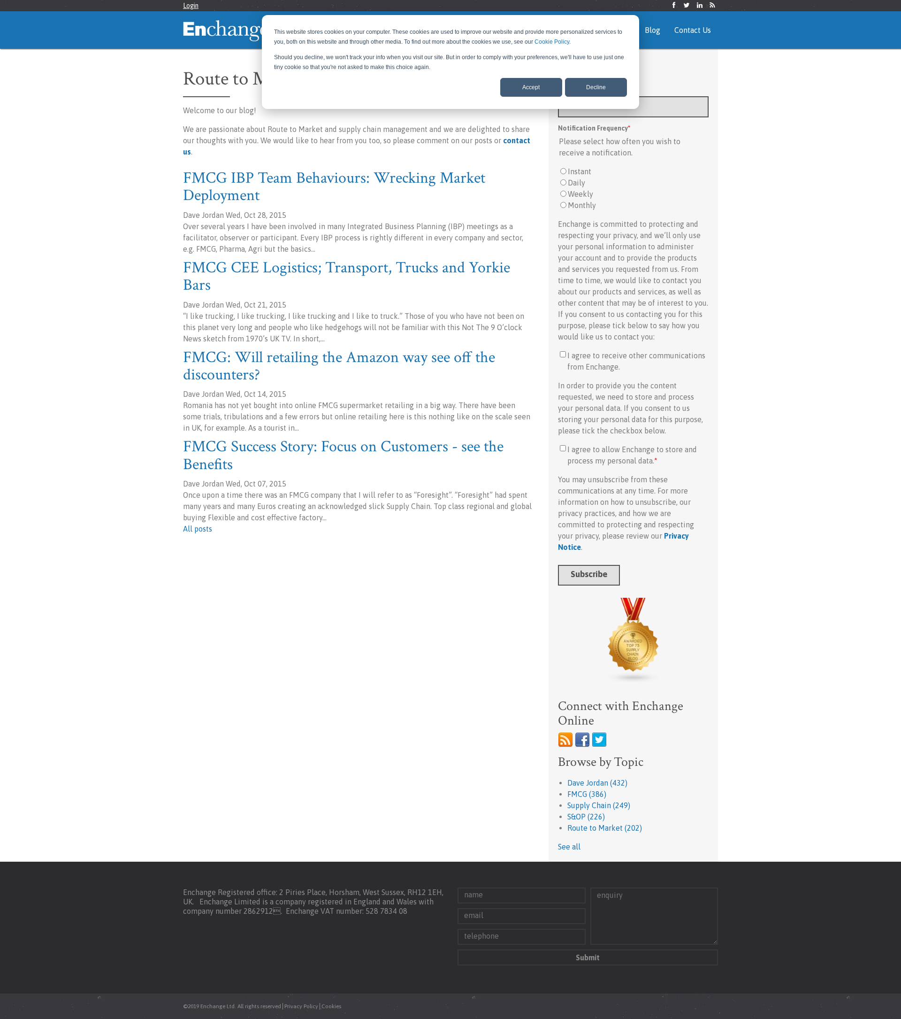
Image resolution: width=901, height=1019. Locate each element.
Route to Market (604, 828)
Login (191, 5)
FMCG (586, 794)
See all (569, 846)
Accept (531, 87)
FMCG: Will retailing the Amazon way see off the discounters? (339, 366)
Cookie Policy (551, 42)
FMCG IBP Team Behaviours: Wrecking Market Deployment (334, 187)
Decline (596, 87)
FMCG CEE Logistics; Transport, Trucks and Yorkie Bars (346, 276)
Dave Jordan (597, 783)
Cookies (331, 1006)
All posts (197, 529)
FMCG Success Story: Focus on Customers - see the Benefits (343, 455)
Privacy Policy (301, 1006)
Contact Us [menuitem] (692, 30)
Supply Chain (598, 805)
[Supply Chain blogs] (633, 640)
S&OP (586, 816)
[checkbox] (633, 188)
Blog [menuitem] (652, 30)
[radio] (633, 171)
